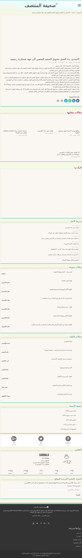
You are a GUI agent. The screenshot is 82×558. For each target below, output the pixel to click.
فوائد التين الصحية (67, 280)
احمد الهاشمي (5, 343)
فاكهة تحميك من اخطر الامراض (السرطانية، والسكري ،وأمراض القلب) (52, 324)
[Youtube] (33, 523)
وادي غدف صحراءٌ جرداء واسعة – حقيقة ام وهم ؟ (58, 350)
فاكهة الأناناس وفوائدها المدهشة (62, 316)
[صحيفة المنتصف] (41, 5)
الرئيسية (79, 12)
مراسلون (78, 546)
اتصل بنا (78, 536)
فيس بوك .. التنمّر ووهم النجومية (62, 272)
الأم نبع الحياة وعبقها (66, 368)
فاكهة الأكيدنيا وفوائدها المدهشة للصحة (61, 289)
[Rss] (48, 523)
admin (3, 274)
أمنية (73, 12)
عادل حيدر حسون (73, 62)
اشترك (78, 495)
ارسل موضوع (77, 539)
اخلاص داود (73, 420)
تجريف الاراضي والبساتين (64, 394)
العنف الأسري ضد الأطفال (64, 376)
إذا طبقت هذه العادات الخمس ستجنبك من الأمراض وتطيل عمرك (68, 153)
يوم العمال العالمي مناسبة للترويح (62, 385)
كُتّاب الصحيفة (77, 543)
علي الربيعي (5, 352)
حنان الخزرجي (5, 282)
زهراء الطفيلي (5, 396)
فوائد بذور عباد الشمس (45, 131)
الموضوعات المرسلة (70, 429)
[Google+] (45, 523)
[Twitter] (37, 523)
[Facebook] (41, 523)
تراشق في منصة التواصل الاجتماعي (61, 359)
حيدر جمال (4, 387)
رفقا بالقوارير (68, 341)
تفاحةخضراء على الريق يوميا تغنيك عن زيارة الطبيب (57, 298)
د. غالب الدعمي (71, 424)
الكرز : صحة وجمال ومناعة (64, 307)
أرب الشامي (5, 361)
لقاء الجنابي (4, 369)
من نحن (79, 533)
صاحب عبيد (73, 411)
